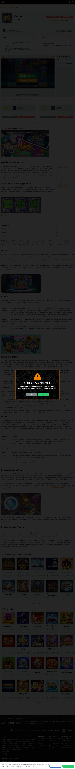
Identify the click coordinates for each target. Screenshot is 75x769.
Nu (32, 394)
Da (43, 394)
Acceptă (68, 766)
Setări (55, 766)
